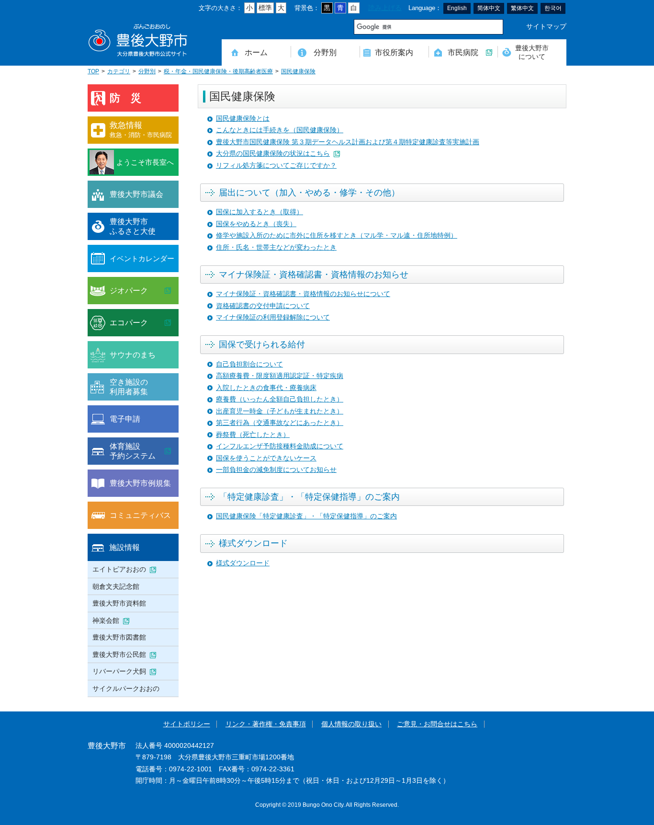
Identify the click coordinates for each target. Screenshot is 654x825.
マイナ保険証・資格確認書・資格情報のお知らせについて (303, 294)
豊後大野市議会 (136, 194)
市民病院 (463, 52)
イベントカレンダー (142, 258)
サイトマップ (546, 26)
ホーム (256, 52)
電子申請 (125, 418)
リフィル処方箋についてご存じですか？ (276, 165)
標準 (265, 7)
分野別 (325, 52)
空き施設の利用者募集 (129, 387)
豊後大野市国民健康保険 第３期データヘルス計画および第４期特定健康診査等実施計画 (347, 142)
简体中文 (488, 8)
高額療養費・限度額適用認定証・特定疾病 (279, 375)
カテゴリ (118, 71)
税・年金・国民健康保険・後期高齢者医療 (218, 71)
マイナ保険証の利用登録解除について (273, 317)
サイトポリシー (186, 724)
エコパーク (129, 322)
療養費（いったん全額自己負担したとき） (279, 399)
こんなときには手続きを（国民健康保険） (279, 130)
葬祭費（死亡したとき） (253, 434)
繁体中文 (522, 8)
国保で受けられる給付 (262, 344)
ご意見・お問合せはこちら (437, 724)
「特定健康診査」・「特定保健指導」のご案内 (309, 497)
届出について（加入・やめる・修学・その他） (309, 192)
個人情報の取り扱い (351, 724)
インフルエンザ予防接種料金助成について (279, 446)
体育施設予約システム (133, 451)
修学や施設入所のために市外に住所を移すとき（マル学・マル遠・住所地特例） (336, 235)
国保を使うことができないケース (266, 458)
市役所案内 (394, 52)
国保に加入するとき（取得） (259, 212)
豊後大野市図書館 (119, 637)
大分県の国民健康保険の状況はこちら (273, 153)
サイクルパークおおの (125, 688)
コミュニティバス (140, 515)
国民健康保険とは (243, 118)
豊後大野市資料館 (119, 603)
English (457, 8)
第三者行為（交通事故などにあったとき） (279, 422)
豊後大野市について (532, 52)
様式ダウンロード (253, 543)
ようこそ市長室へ (145, 162)
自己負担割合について (249, 364)
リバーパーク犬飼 (119, 671)
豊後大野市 (138, 40)
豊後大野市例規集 (140, 483)
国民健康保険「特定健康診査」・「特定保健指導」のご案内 (306, 516)
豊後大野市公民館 (119, 654)
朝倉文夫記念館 (115, 586)
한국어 (553, 8)
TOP (93, 71)
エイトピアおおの (119, 569)
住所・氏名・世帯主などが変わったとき (276, 247)
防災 (131, 98)
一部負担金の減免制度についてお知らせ (276, 469)
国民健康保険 (298, 71)
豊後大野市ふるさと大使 (133, 226)
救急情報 (141, 129)
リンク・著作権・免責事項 (266, 724)
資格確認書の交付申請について (263, 305)
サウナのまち (133, 354)
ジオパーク (129, 290)
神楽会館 (105, 620)
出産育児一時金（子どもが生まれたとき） (279, 411)
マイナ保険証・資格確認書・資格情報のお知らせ (313, 274)
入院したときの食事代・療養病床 (266, 387)
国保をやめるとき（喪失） (256, 224)
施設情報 (124, 547)
